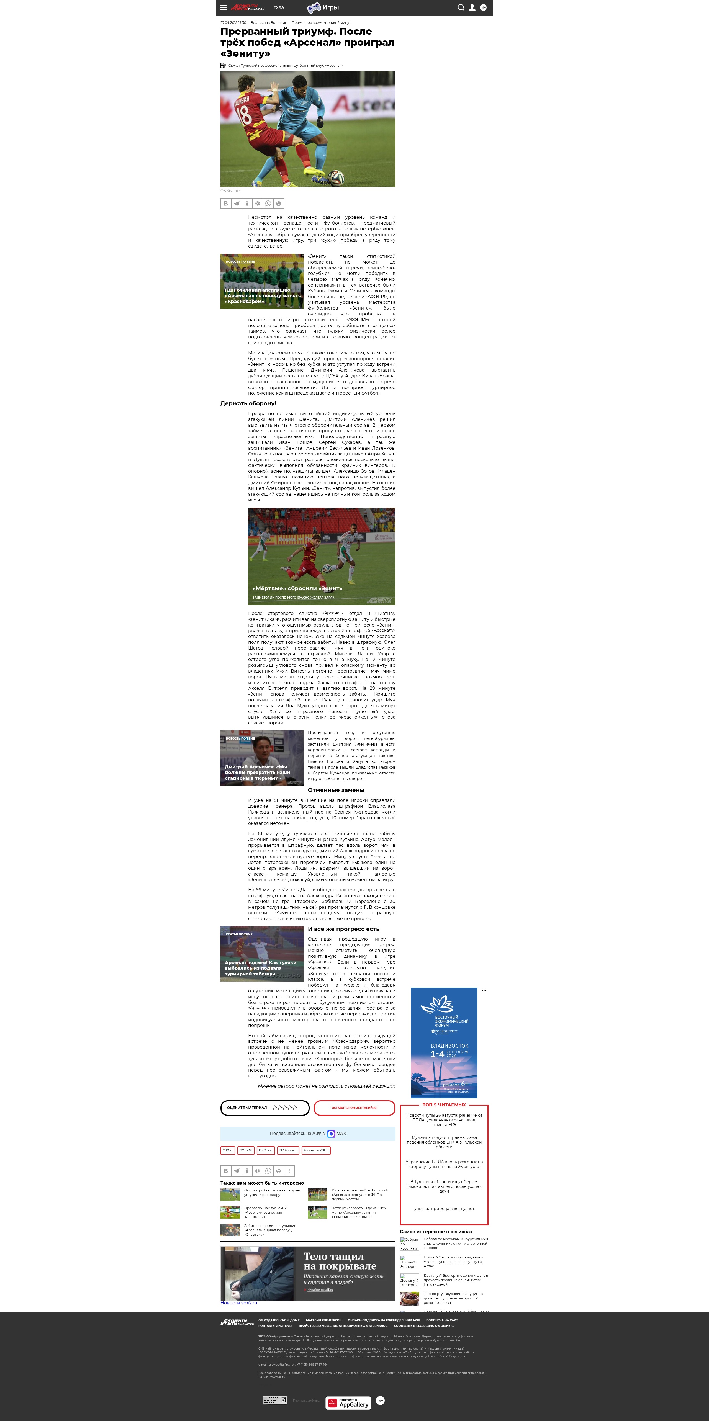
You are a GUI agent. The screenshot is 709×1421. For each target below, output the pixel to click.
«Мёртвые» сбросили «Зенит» (298, 588)
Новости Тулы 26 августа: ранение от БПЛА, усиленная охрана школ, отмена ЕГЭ (444, 1120)
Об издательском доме (279, 1320)
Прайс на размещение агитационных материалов (343, 1326)
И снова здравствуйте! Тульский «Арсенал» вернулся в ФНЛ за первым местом (360, 1194)
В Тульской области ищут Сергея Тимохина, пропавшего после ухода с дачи (444, 1187)
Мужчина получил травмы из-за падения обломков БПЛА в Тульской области (444, 1142)
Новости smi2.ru (238, 1303)
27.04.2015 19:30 (233, 22)
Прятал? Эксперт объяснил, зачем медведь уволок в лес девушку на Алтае (453, 1261)
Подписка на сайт (442, 1320)
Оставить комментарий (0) (354, 1108)
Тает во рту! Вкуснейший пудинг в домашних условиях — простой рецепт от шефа (453, 1298)
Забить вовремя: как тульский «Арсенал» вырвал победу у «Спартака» (270, 1230)
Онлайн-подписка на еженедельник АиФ (384, 1320)
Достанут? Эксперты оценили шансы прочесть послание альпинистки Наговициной (456, 1279)
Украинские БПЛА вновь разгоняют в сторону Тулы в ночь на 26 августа (444, 1164)
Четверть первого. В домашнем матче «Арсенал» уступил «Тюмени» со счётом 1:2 (359, 1212)
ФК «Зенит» (230, 190)
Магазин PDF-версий (323, 1320)
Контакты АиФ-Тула (275, 1326)
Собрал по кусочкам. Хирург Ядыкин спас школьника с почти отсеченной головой (456, 1243)
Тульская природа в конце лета (444, 1208)
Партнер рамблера (306, 1400)
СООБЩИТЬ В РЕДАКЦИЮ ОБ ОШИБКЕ (424, 1326)
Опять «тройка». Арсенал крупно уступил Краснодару (272, 1192)
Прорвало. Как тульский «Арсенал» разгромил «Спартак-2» (265, 1212)
